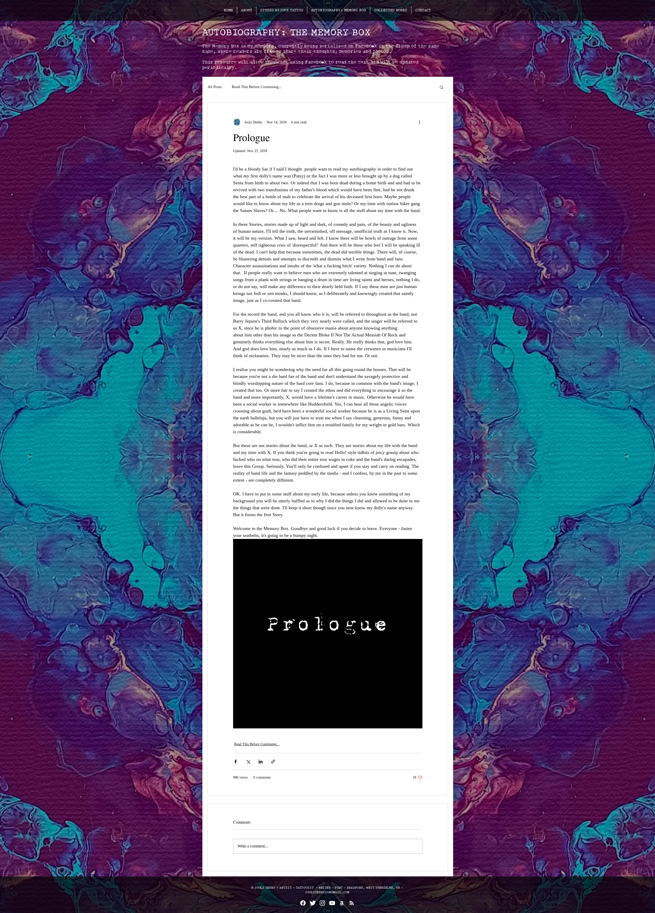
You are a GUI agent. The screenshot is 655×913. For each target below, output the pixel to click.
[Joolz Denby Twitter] (312, 903)
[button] (441, 87)
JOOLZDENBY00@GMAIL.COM (327, 892)
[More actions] (419, 122)
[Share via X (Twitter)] (248, 761)
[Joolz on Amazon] (341, 903)
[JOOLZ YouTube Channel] (332, 903)
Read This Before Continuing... (257, 87)
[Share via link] (273, 761)
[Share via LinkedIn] (260, 761)
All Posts (215, 87)
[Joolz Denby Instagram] (322, 903)
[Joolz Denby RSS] (351, 903)
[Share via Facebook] (235, 761)
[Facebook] (303, 903)
